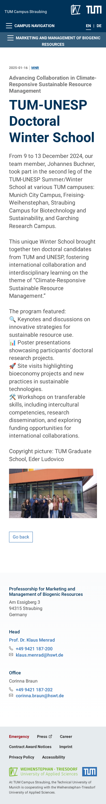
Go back (21, 537)
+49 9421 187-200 (34, 648)
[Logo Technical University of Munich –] (93, 9)
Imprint (65, 746)
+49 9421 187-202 (34, 689)
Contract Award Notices (30, 746)
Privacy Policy (21, 757)
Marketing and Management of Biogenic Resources (57, 41)
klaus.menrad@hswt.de (39, 655)
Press (42, 736)
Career (66, 736)
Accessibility (53, 757)
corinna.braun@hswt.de (40, 695)
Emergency (19, 736)
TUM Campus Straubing (26, 11)
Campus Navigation (34, 25)
